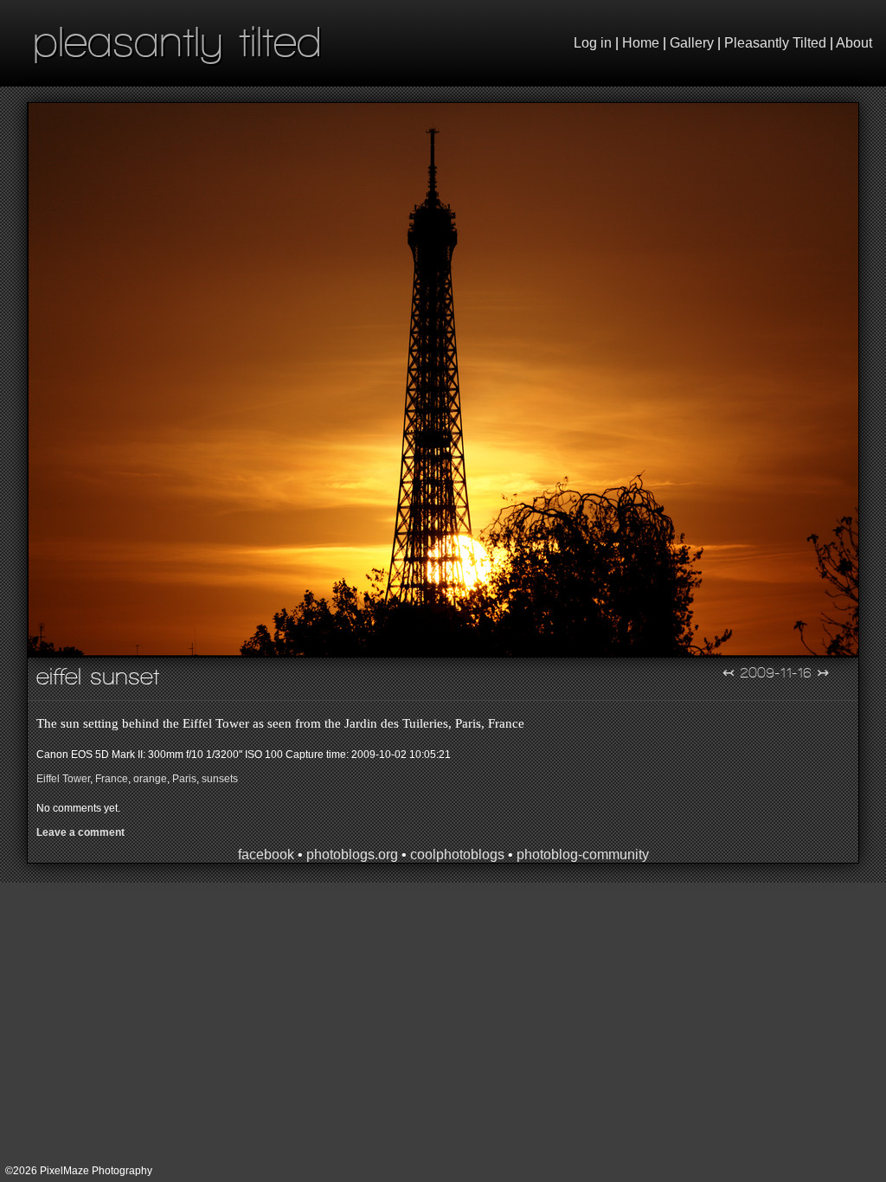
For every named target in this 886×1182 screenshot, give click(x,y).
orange (150, 779)
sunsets (220, 779)
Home (640, 42)
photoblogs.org (352, 854)
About (854, 42)
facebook (266, 854)
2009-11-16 (776, 672)
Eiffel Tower (63, 779)
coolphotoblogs (457, 854)
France (111, 779)
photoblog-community (583, 854)
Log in (593, 42)
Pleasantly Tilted (775, 42)
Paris (184, 779)
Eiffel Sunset (98, 676)
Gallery (692, 42)
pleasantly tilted (177, 41)
